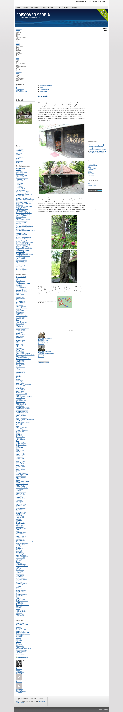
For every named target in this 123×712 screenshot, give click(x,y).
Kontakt (75, 7)
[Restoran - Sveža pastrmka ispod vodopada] (24, 123)
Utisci (59, 7)
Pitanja (43, 7)
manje (103, 1)
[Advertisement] (25, 135)
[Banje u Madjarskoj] (22, 657)
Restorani (34, 7)
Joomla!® (105, 709)
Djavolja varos (43, 91)
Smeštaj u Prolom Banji (46, 85)
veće (86, 1)
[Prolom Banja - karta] (64, 307)
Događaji (51, 7)
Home (18, 7)
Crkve (41, 87)
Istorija (66, 7)
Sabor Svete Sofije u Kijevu (21, 91)
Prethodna (41, 362)
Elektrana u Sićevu (20, 89)
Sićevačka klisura (19, 90)
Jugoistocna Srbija (44, 89)
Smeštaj (25, 7)
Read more (19, 669)
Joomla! (18, 701)
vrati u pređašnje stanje (95, 1)
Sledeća (47, 362)
